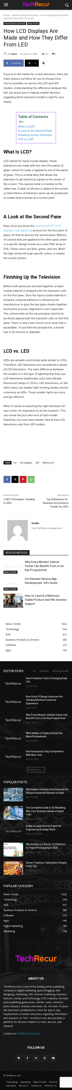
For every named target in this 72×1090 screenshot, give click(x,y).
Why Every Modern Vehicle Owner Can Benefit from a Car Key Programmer (44, 566)
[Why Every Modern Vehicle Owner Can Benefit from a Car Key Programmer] (13, 567)
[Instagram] (44, 1058)
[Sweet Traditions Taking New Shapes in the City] (13, 868)
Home (6, 15)
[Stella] (5, 54)
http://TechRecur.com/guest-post (46, 528)
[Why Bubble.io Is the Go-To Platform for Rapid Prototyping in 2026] (13, 849)
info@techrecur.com (28, 1033)
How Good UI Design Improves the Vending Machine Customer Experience (44, 700)
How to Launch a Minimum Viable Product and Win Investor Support (46, 599)
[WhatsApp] (31, 479)
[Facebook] (6, 479)
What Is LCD (48, 462)
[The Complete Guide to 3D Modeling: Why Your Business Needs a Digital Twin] (13, 813)
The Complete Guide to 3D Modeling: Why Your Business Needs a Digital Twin (46, 811)
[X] (15, 479)
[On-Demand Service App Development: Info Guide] (13, 584)
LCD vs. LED (25, 139)
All (34, 671)
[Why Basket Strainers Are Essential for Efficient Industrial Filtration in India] (13, 795)
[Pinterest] (23, 479)
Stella (14, 54)
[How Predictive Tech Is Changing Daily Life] (13, 683)
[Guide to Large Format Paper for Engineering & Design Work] (13, 831)
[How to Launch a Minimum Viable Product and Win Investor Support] (13, 600)
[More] (43, 63)
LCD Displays (26, 462)
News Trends (33, 23)
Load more (34, 769)
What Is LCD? (26, 126)
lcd (15, 462)
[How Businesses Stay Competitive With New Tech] (13, 757)
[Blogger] (18, 1058)
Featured (43, 671)
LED (37, 462)
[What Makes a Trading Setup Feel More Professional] (13, 738)
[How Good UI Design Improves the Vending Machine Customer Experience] (13, 702)
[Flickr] (36, 1058)
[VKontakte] (53, 1058)
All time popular (61, 671)
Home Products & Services (25, 15)
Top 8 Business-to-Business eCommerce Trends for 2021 (56, 503)
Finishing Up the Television (35, 135)
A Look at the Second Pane (35, 130)
